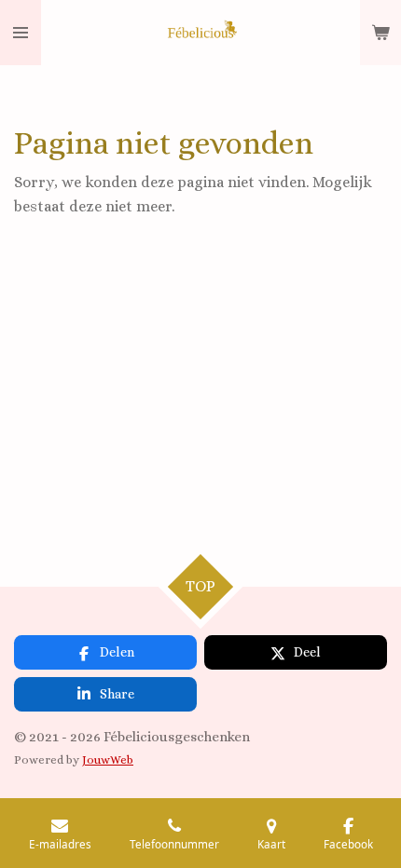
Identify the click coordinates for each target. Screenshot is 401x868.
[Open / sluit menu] (20, 32)
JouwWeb (107, 759)
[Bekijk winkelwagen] (380, 32)
